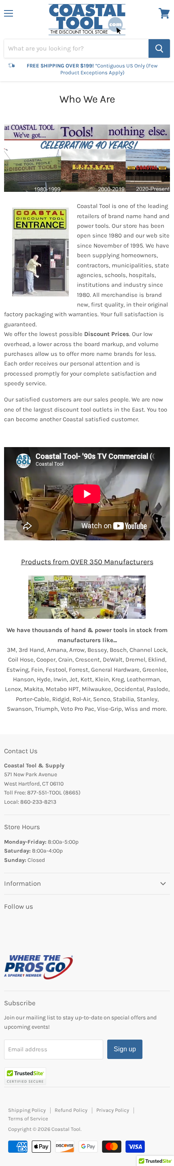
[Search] (159, 48)
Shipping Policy (27, 1110)
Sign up (125, 1049)
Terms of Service (28, 1119)
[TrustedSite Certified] (25, 1076)
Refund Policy (71, 1110)
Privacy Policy (112, 1110)
